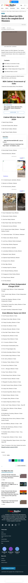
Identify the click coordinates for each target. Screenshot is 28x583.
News (3, 13)
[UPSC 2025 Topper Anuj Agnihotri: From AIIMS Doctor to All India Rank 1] (23, 484)
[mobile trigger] (2, 5)
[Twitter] (6, 525)
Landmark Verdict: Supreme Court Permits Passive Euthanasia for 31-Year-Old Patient (10, 476)
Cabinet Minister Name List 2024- (11, 66)
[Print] (11, 25)
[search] (19, 5)
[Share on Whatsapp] (9, 25)
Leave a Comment (21, 465)
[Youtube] (12, 525)
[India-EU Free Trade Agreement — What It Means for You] (23, 502)
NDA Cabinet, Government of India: (12, 63)
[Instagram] (15, 525)
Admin (4, 27)
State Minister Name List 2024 (10, 71)
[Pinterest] (9, 525)
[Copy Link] (15, 580)
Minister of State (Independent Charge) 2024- (14, 68)
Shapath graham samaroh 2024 (9, 447)
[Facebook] (2, 525)
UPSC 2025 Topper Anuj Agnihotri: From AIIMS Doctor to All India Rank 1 (9, 484)
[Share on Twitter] (6, 25)
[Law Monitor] (10, 5)
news (8, 455)
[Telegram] (17, 550)
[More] (13, 25)
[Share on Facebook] (4, 25)
